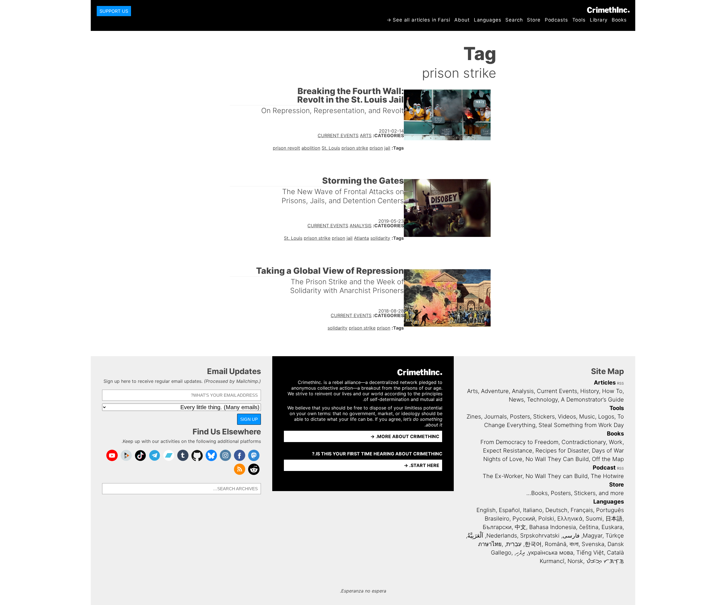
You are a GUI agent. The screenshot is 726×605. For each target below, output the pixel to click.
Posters (520, 416)
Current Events (338, 135)
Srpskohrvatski (540, 535)
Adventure (495, 391)
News (516, 399)
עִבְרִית (514, 544)
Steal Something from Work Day (581, 425)
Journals (495, 416)
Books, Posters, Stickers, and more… (575, 493)
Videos (567, 416)
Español (509, 510)
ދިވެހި (520, 552)
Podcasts (556, 20)
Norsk (575, 561)
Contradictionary (584, 442)
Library (598, 20)
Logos (606, 416)
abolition (310, 148)
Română (555, 544)
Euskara (612, 527)
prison (376, 148)
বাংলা (574, 544)
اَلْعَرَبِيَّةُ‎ (475, 535)
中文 (520, 527)
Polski (546, 518)
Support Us (114, 11)
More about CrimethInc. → (404, 436)
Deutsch (556, 510)
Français (582, 510)
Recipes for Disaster (562, 450)
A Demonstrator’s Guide (592, 399)
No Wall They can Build (556, 476)
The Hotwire (607, 476)
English (486, 510)
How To (612, 391)
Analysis (361, 225)
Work (615, 442)
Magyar (592, 535)
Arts (366, 135)
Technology (542, 399)
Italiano (532, 510)
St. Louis (331, 148)
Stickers (544, 416)
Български (497, 527)
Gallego (501, 552)
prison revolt (286, 148)
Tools (579, 20)
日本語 (613, 518)
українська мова (550, 552)
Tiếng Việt (590, 552)
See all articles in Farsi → (418, 20)
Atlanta (361, 238)
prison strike (354, 148)
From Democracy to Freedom (519, 442)
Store (533, 20)
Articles (605, 382)
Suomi (594, 518)
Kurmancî (552, 561)
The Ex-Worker (502, 476)
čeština (588, 527)
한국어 (533, 544)
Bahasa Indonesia (552, 527)
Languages (487, 20)
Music (587, 416)
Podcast (604, 467)
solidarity (380, 238)
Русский (523, 518)
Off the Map (608, 459)
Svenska (593, 544)
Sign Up (249, 419)
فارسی (571, 535)
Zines (474, 416)
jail (387, 148)
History (589, 391)
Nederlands (501, 535)
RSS (620, 383)
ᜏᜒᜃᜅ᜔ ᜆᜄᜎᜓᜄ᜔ (605, 561)
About (461, 20)
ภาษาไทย (490, 544)
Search (514, 20)
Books (619, 20)
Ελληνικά (570, 518)
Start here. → (421, 465)
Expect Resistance (507, 450)
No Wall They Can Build (557, 459)
